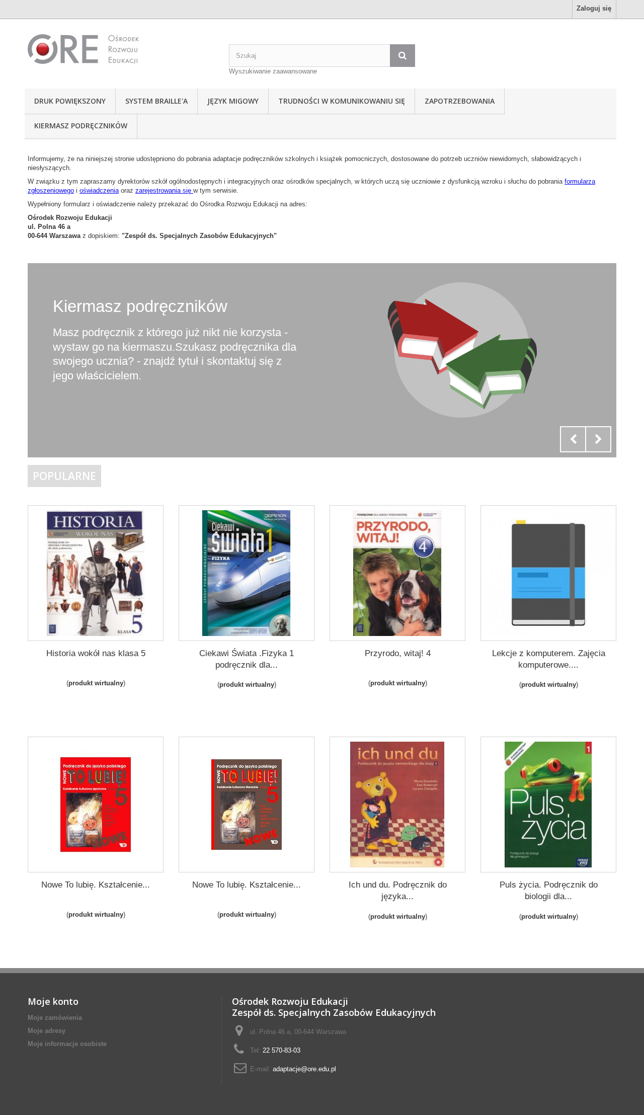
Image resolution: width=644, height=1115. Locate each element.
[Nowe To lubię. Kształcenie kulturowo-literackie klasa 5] (246, 804)
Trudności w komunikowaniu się (341, 101)
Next (598, 439)
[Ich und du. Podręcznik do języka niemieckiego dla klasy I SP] (397, 804)
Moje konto (53, 1001)
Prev (573, 439)
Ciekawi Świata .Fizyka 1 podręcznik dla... (246, 659)
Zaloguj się (594, 8)
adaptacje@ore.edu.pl (304, 1069)
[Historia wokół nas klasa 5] (95, 573)
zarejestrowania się (164, 190)
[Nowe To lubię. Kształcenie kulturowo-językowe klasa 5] (95, 804)
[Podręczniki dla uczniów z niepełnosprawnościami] (121, 49)
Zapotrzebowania (460, 101)
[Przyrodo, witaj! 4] (397, 573)
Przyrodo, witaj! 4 (398, 653)
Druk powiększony (70, 101)
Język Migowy (233, 101)
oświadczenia (99, 190)
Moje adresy (46, 1030)
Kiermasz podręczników (80, 125)
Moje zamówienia (55, 1017)
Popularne (64, 476)
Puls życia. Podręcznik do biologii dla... (549, 890)
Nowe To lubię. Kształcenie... (95, 885)
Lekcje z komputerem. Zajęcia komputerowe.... (548, 659)
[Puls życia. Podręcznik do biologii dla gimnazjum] (548, 804)
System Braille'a (156, 101)
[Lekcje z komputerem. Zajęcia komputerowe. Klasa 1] (548, 573)
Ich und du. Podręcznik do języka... (398, 890)
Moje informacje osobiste (67, 1044)
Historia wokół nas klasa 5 (95, 653)
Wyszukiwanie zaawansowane (273, 71)
